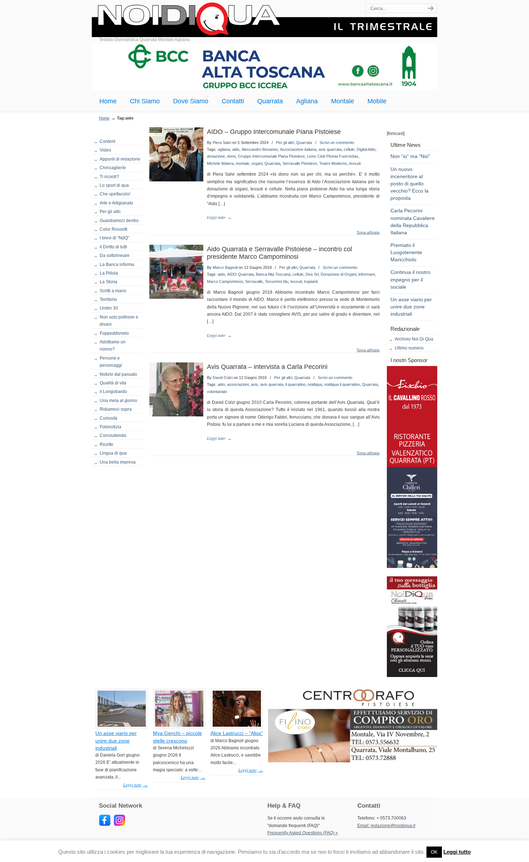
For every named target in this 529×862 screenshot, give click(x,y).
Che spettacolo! (115, 194)
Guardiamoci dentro (119, 220)
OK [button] (434, 852)
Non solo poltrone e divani (119, 321)
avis (254, 384)
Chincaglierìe (113, 167)
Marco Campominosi (225, 281)
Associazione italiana (298, 149)
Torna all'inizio (368, 232)
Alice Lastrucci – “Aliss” (237, 733)
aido (235, 149)
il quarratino (295, 384)
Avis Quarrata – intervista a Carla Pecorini (267, 366)
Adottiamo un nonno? (113, 345)
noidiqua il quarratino (342, 384)
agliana (224, 149)
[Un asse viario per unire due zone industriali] (122, 725)
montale (242, 163)
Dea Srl (312, 274)
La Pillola (109, 273)
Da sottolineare (115, 255)
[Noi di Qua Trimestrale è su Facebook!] (104, 824)
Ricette (106, 444)
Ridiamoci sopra (116, 409)
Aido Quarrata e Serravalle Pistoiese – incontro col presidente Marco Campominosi (279, 253)
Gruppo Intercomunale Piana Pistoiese (271, 156)
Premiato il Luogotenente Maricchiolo (406, 252)
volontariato (217, 391)
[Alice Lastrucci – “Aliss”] (237, 725)
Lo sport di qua (114, 185)
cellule (349, 149)
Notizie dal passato (118, 374)
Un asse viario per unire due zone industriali (411, 307)
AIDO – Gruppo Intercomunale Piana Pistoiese (274, 131)
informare (366, 274)
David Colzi (222, 377)
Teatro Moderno (333, 163)
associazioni (238, 384)
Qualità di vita (113, 382)
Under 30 (109, 308)
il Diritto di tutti (113, 246)
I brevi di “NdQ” (114, 237)
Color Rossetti (113, 229)
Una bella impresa (118, 462)
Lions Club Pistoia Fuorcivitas (332, 156)
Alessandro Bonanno (259, 149)
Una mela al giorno (118, 400)
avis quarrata (330, 149)
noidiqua (315, 384)
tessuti (355, 163)
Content (107, 141)
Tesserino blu (276, 281)
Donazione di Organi (338, 274)
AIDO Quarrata (240, 274)
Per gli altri (110, 211)
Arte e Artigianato (116, 203)
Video (105, 150)
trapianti (311, 281)
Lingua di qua (113, 453)
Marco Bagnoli (225, 267)
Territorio (108, 299)
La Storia (108, 281)
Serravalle (254, 281)
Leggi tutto (457, 852)
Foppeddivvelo (114, 333)
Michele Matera (220, 163)
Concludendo (113, 435)
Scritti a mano (113, 290)
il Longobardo (113, 391)
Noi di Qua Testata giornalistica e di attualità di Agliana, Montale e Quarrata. (264, 19)
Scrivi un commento (337, 142)
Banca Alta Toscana (273, 274)
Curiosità (108, 418)
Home (104, 118)
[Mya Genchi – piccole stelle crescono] (179, 725)
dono (231, 156)
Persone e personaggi (111, 362)
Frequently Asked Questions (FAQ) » (302, 832)
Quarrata (304, 142)
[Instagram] (119, 824)
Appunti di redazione (120, 159)
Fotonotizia (110, 426)
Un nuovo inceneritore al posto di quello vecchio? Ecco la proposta (409, 183)
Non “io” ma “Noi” (410, 156)
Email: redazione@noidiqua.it (386, 825)
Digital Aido (366, 149)
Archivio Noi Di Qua (414, 339)
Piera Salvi (222, 142)
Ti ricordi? (109, 176)
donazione (216, 156)
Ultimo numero (409, 348)
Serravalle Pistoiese (299, 163)
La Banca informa (117, 264)
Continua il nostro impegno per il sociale (410, 279)
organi (257, 163)
